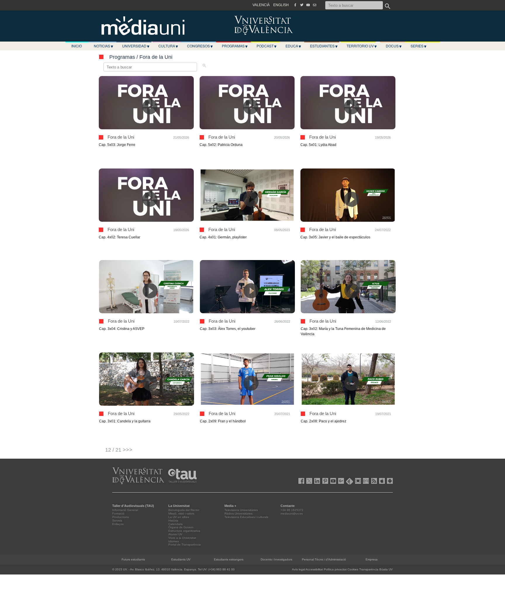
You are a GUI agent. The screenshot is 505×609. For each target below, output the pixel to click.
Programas (235, 46)
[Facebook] (295, 5)
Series (418, 46)
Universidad (135, 46)
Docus (394, 46)
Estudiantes (324, 46)
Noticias (103, 46)
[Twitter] (302, 5)
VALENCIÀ (261, 5)
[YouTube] (308, 5)
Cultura (168, 46)
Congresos (200, 46)
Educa (293, 46)
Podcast (266, 46)
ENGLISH (281, 5)
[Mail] (314, 5)
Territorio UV (362, 46)
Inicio (76, 45)
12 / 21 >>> (118, 450)
